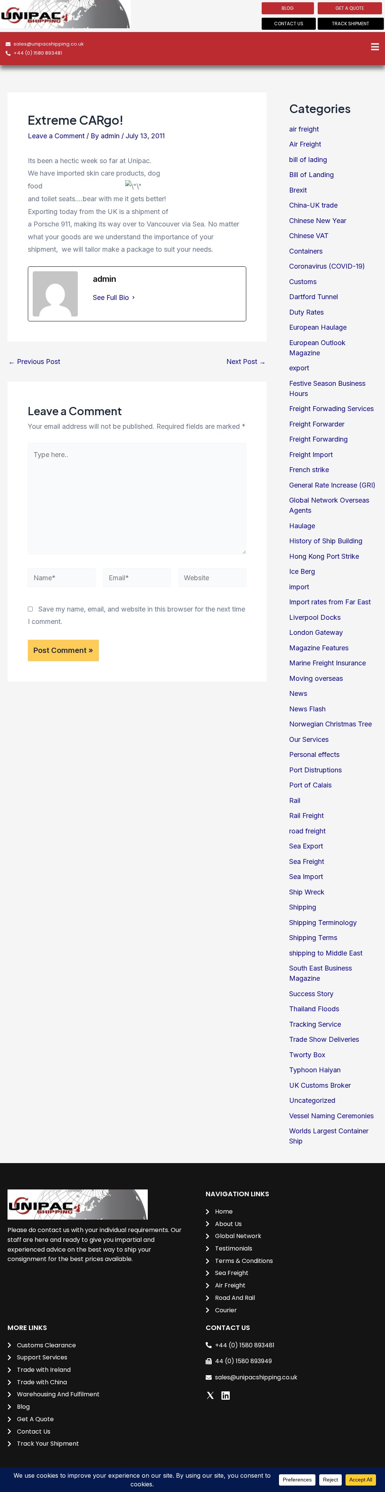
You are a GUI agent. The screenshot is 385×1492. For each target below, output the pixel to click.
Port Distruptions (315, 770)
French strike (309, 470)
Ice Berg (302, 571)
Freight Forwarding (318, 439)
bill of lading (308, 160)
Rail (294, 800)
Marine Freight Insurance (327, 663)
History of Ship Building (325, 541)
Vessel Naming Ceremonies (331, 1116)
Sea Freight (306, 861)
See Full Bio (111, 297)
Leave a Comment (56, 136)
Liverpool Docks (315, 617)
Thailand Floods (314, 1009)
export (299, 368)
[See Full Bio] (133, 297)
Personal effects (314, 754)
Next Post (246, 361)
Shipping (302, 907)
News (298, 693)
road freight (307, 831)
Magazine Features (319, 648)
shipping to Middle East (325, 953)
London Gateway (316, 632)
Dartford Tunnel (313, 297)
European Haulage (318, 327)
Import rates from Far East (330, 602)
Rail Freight (306, 815)
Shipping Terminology (323, 922)
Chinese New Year (317, 221)
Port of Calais (310, 785)
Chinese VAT (309, 236)
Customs (303, 282)
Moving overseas (316, 678)
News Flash (307, 709)
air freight (304, 129)
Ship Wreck (306, 892)
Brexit (298, 190)
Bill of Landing (311, 175)
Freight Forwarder (316, 424)
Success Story (311, 994)
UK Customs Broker (320, 1085)
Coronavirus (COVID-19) (327, 266)
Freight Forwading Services (331, 409)
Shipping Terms (313, 938)
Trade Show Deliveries (324, 1039)
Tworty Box (307, 1055)
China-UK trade (313, 205)
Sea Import (306, 877)
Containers (306, 251)
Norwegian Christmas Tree (330, 724)
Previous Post (34, 361)
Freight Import (311, 455)
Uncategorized (312, 1100)
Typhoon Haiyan (315, 1070)
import (299, 587)
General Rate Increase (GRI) (332, 485)
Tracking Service (315, 1024)
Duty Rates (306, 312)
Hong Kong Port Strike (324, 556)
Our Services (309, 739)
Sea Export (306, 846)
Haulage (302, 526)
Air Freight (305, 144)
